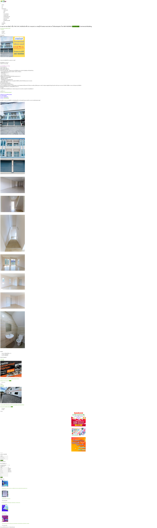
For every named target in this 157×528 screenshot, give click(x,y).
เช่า (2, 7)
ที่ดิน (4, 12)
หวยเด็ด (3, 24)
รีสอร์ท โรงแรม (5, 19)
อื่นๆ (4, 21)
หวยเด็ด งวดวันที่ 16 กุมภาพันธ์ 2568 (6, 498)
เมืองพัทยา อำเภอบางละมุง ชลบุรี (4, 380)
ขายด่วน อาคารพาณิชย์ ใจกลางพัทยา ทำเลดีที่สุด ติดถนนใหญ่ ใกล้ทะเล (9, 378)
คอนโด (4, 11)
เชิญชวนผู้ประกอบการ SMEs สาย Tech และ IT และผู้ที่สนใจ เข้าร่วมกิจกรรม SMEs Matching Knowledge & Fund (14, 488)
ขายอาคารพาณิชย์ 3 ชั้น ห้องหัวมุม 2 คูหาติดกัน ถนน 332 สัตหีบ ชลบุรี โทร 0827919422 (12, 404)
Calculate (2, 460)
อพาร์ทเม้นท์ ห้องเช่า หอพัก (7, 16)
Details (10, 380)
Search (1, 477)
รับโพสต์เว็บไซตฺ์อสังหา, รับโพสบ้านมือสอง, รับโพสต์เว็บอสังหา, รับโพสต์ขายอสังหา (11, 502)
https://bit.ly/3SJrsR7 (8, 92)
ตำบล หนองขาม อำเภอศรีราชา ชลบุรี (5, 28)
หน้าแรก (3, 4)
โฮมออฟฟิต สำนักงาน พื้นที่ (7, 20)
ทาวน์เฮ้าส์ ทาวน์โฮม (6, 15)
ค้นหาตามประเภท (4, 8)
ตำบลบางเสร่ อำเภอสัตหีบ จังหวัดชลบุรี (5, 406)
